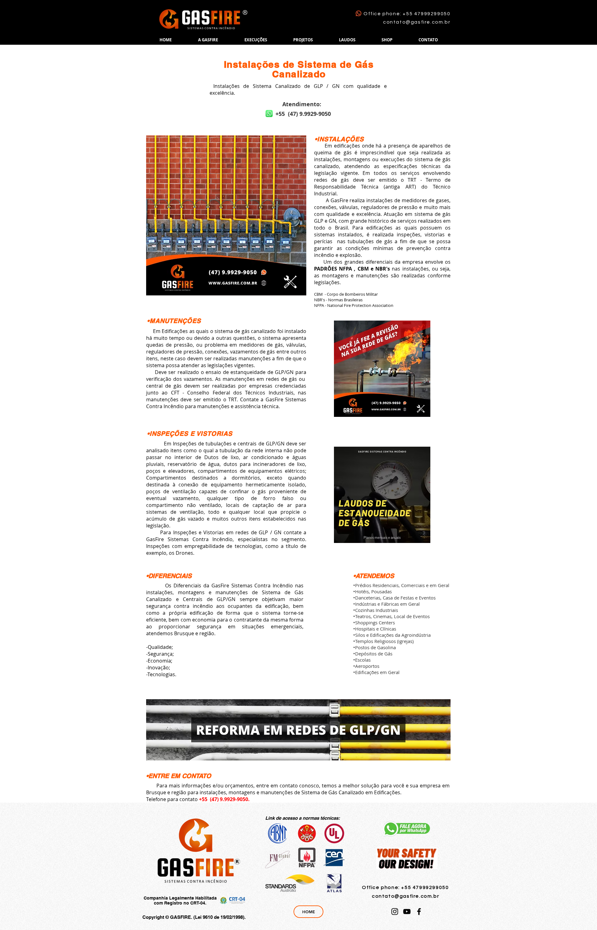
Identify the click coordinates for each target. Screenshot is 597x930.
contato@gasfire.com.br (416, 22)
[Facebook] (418, 911)
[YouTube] (406, 911)
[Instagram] (394, 911)
